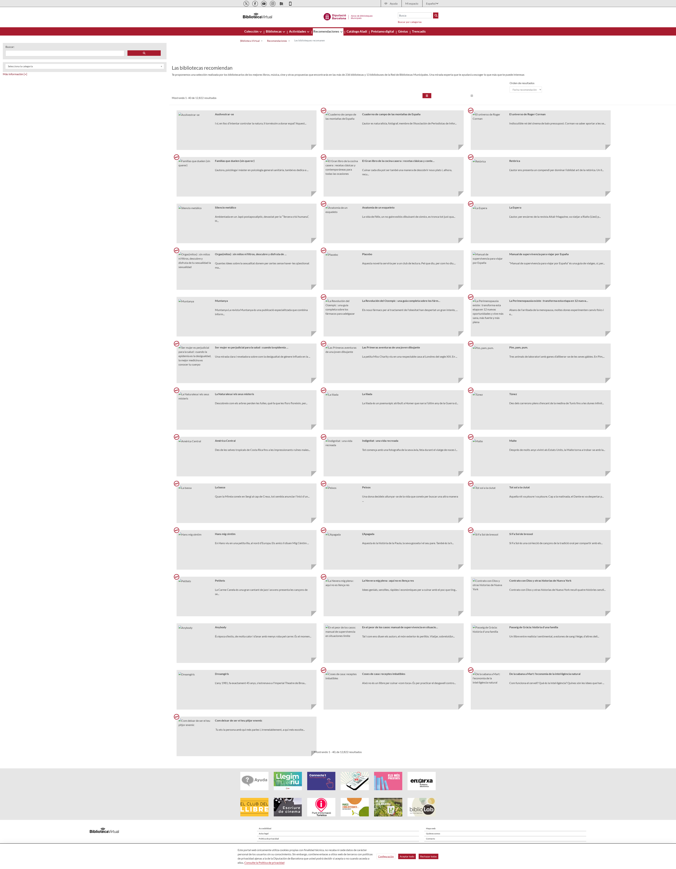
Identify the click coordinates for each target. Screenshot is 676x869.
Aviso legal (263, 833)
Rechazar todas (428, 856)
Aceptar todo (407, 856)
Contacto (430, 838)
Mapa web (431, 828)
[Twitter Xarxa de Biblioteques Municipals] (246, 3)
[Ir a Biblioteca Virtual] (348, 16)
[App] (290, 3)
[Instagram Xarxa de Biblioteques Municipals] (273, 3)
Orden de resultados (522, 83)
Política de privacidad (269, 838)
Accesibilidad (265, 828)
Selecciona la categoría (20, 66)
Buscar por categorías (410, 21)
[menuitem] (251, 31)
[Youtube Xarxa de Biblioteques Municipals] (264, 3)
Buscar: (9, 46)
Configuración (386, 856)
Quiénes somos (433, 833)
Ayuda (394, 3)
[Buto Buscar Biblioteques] (435, 15)
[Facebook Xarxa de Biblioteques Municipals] (255, 3)
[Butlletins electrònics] (281, 3)
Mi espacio (411, 3)
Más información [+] (15, 74)
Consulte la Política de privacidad (264, 862)
